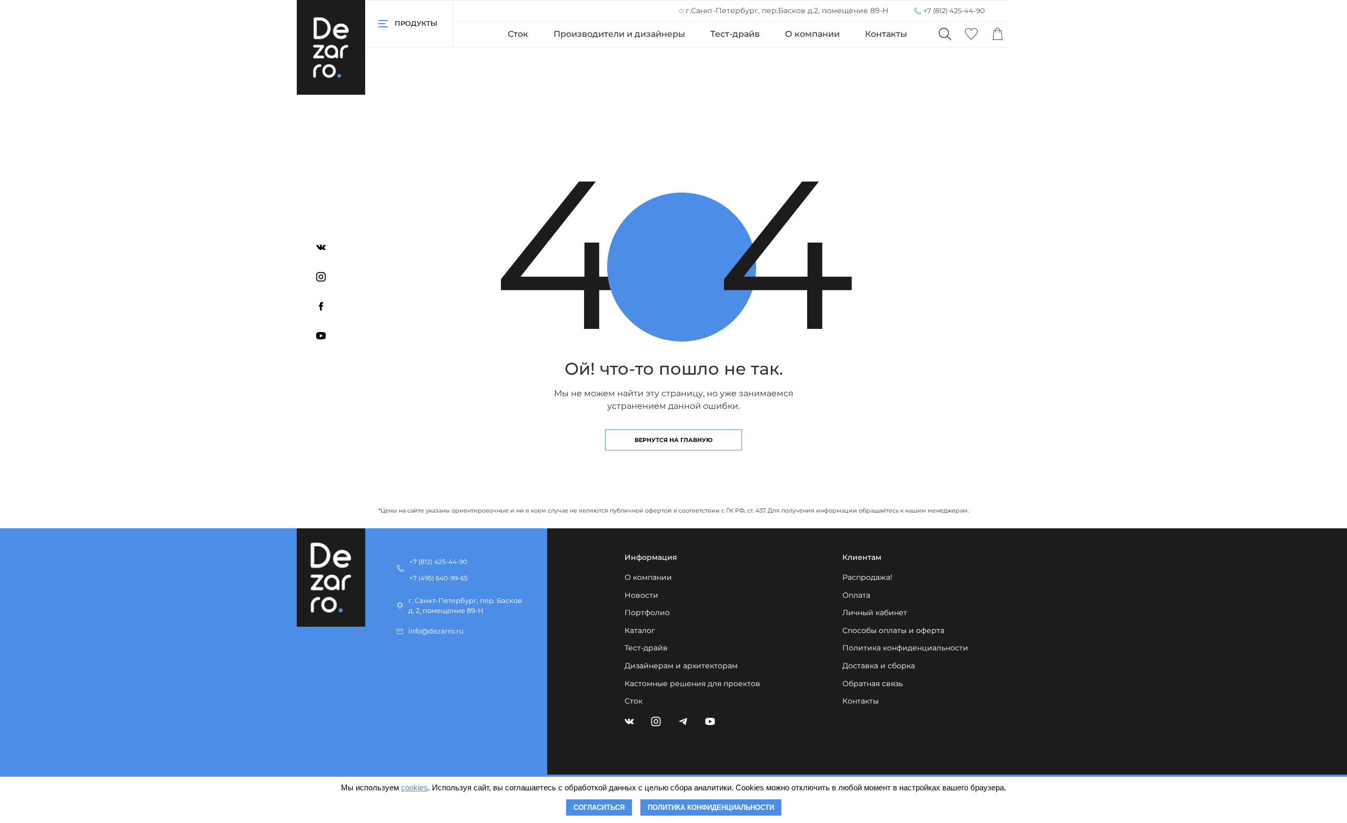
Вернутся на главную (673, 440)
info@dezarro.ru (436, 631)
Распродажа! (867, 577)
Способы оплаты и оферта (893, 630)
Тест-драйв (735, 34)
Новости (641, 595)
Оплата (856, 595)
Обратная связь (872, 683)
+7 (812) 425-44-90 (954, 10)
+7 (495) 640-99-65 (438, 578)
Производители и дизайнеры (619, 34)
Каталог (640, 630)
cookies (414, 787)
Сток (518, 34)
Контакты (886, 34)
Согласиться (599, 807)
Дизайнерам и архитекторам (681, 665)
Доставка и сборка (878, 665)
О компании (812, 34)
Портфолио (647, 612)
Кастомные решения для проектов (692, 683)
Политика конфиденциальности (905, 648)
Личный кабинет (874, 612)
